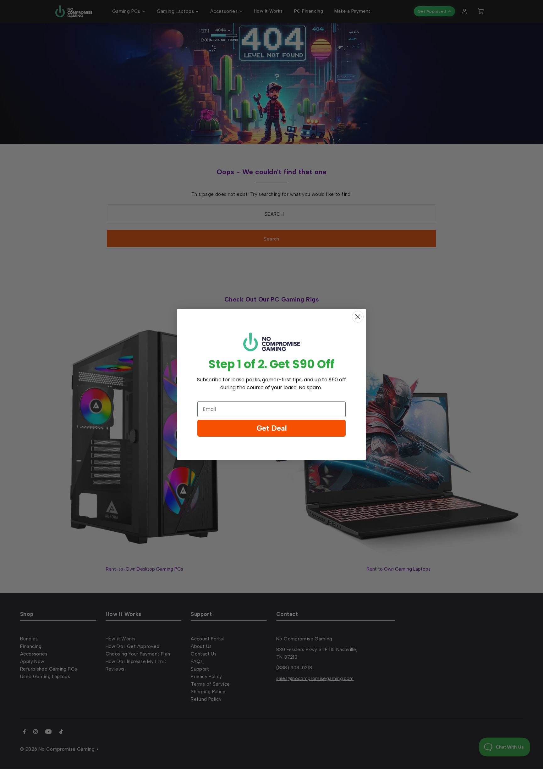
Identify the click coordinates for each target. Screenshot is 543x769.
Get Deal (271, 428)
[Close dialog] (357, 316)
